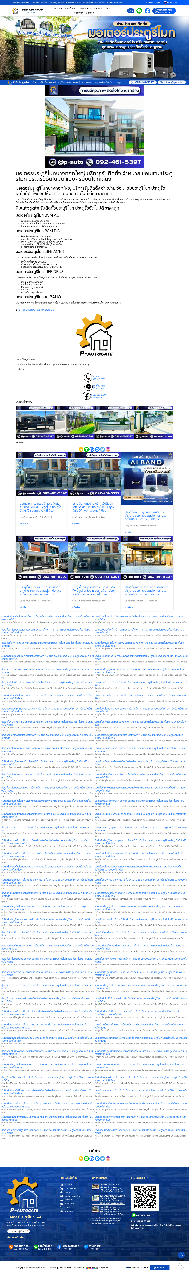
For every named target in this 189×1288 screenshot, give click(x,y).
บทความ (90, 13)
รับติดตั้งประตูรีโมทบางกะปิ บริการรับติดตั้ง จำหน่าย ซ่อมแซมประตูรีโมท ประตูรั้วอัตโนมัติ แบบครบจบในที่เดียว (47, 1118)
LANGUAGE (172, 2)
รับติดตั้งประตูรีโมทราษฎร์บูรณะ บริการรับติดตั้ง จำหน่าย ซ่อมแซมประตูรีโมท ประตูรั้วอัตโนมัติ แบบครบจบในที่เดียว (140, 841)
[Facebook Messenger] (97, 449)
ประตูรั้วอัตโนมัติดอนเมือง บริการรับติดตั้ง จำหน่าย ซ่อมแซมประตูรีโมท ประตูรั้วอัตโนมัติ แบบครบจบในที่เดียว (46, 749)
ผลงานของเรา (85, 8)
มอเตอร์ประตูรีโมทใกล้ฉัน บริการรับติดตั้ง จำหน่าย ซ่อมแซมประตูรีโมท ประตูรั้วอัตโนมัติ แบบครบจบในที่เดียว (139, 631)
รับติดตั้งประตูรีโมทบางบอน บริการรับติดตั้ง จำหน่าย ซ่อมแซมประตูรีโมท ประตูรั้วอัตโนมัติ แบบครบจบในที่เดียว (140, 1105)
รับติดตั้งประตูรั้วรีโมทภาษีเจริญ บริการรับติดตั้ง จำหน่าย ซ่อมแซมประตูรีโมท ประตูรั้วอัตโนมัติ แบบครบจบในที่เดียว (47, 802)
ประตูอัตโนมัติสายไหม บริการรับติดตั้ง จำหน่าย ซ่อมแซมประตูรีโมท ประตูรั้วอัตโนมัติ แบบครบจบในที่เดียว (139, 1026)
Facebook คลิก (98, 395)
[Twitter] (102, 449)
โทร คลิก (96, 376)
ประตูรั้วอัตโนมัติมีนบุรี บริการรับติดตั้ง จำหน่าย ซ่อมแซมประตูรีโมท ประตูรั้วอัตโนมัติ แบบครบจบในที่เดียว (46, 960)
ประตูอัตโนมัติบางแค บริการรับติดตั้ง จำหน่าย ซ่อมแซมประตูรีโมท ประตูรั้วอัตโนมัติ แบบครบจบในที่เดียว (47, 1078)
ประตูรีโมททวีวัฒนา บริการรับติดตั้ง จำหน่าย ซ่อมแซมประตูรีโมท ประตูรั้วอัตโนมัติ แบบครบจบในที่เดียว (47, 670)
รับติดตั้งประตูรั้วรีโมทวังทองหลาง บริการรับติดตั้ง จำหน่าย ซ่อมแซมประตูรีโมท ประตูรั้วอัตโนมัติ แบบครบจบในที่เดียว (44, 907)
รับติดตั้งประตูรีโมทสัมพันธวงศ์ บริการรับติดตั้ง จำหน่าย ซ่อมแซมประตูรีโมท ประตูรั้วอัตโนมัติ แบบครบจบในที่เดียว (139, 670)
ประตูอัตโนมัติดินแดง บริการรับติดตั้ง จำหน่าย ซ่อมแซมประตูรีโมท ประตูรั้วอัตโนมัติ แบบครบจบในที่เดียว (47, 894)
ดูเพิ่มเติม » (24, 523)
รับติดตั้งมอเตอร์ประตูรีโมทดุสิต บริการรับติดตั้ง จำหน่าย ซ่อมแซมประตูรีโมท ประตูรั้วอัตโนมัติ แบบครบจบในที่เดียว (47, 881)
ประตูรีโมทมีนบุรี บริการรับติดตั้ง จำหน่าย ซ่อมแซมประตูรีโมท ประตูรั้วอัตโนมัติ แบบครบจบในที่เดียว (140, 815)
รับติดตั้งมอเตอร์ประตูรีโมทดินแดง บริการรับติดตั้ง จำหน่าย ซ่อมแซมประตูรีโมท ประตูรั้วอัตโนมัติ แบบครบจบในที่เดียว (44, 1026)
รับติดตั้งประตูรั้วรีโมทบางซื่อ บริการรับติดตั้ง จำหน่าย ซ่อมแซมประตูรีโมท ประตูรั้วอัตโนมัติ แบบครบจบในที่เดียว (138, 907)
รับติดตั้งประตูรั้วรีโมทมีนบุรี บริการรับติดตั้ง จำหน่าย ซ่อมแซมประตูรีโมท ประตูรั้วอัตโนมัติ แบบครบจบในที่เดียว (47, 618)
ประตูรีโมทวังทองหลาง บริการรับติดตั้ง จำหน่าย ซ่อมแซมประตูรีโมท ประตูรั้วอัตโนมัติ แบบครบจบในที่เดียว (140, 749)
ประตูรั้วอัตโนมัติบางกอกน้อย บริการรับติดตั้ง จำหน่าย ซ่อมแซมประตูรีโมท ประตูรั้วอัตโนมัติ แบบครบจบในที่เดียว (138, 854)
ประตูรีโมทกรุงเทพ (27, 310)
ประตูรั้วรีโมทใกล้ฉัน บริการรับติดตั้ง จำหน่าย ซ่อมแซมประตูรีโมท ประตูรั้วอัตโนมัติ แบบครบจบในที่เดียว (47, 736)
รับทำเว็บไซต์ (104, 1267)
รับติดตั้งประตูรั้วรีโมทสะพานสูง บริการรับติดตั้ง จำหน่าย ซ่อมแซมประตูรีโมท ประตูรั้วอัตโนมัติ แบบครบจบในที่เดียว (47, 1039)
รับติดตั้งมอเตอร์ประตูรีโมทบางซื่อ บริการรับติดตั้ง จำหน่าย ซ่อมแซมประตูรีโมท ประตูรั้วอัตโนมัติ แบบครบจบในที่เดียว (44, 841)
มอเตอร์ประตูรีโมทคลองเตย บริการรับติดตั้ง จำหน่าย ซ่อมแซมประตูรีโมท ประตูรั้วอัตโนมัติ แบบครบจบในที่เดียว (47, 947)
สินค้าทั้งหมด (70, 8)
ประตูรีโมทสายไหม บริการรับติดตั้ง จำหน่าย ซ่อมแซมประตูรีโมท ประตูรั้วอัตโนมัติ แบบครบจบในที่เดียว (140, 1091)
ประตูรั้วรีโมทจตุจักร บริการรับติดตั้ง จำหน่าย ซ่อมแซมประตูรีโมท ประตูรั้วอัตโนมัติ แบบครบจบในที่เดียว (47, 644)
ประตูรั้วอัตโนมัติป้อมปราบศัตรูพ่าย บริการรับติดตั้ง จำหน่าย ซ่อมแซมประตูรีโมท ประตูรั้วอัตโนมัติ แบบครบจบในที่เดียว (137, 868)
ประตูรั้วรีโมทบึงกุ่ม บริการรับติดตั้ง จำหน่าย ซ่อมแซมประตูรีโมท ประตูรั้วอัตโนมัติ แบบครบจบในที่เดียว (47, 933)
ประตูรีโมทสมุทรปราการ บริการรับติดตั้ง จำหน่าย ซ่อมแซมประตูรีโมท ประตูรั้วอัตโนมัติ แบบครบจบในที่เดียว (93, 590)
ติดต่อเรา (149, 2)
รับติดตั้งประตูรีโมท (45, 310)
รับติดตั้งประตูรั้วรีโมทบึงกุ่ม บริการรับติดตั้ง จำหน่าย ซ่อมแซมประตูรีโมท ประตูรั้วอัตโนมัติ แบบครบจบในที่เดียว (47, 657)
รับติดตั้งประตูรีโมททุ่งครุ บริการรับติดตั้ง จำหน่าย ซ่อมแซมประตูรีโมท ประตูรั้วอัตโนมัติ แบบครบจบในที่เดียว (46, 815)
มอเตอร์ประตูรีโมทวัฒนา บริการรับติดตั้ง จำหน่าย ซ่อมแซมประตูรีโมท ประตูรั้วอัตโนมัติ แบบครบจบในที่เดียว (111, 1188)
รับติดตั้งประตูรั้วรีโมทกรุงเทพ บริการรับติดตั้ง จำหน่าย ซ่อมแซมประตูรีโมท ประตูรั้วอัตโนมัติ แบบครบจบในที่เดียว (139, 644)
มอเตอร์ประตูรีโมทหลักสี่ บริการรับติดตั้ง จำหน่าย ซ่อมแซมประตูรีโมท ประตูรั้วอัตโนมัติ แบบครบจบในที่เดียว (141, 1039)
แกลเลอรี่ (98, 8)
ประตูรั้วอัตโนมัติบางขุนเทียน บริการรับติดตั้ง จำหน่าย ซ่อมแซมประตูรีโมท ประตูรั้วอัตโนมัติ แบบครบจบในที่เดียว (141, 710)
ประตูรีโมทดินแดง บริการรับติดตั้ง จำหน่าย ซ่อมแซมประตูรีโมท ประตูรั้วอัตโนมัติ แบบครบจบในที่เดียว (140, 762)
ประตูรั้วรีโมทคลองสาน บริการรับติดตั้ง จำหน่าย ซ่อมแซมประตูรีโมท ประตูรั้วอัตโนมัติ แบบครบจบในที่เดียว (47, 973)
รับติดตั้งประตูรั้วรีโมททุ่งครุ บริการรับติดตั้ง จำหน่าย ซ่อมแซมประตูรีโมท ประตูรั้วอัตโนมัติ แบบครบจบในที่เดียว (140, 986)
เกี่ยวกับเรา (78, 13)
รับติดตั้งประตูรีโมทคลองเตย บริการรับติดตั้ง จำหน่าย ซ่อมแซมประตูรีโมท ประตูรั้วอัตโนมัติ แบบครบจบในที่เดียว (138, 736)
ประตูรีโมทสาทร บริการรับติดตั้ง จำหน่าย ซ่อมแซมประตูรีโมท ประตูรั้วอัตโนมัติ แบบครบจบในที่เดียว (140, 723)
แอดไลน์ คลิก (99, 385)
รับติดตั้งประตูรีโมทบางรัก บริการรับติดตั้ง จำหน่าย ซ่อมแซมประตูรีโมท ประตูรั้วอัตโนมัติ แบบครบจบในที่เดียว (46, 762)
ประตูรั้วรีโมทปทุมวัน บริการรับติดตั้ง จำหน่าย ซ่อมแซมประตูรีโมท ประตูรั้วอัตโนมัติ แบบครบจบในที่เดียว (106, 1221)
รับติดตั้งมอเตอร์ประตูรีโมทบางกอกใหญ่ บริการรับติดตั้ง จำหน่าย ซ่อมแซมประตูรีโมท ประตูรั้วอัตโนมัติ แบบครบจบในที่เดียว (47, 1105)
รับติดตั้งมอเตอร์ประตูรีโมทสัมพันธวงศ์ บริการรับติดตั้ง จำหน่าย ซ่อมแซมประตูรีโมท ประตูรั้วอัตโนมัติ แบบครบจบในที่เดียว (46, 1012)
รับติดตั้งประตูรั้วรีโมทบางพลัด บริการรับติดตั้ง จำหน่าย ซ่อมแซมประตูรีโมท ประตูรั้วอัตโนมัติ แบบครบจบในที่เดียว (46, 697)
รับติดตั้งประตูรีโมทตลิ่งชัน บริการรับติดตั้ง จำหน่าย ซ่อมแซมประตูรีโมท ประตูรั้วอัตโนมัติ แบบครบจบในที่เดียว (140, 973)
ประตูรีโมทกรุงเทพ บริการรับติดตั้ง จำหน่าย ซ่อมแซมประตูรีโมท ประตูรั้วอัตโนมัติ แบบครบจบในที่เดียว (40, 507)
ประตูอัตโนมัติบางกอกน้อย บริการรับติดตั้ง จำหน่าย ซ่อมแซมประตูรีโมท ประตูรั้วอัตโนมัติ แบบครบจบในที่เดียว (140, 1118)
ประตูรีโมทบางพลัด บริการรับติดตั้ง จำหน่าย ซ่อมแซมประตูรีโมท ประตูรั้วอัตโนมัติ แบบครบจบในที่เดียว (141, 920)
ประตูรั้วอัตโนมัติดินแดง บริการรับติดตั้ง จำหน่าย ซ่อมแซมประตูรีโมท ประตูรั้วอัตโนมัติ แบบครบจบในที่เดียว (140, 999)
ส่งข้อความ (95, 1246)
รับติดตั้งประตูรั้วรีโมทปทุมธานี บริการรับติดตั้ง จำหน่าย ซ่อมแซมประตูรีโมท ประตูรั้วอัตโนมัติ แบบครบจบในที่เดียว (46, 868)
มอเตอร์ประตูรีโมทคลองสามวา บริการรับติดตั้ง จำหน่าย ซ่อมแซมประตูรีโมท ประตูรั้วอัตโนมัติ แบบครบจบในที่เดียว (46, 710)
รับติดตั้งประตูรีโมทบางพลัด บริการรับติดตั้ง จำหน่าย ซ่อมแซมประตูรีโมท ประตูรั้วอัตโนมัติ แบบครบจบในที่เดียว (140, 1052)
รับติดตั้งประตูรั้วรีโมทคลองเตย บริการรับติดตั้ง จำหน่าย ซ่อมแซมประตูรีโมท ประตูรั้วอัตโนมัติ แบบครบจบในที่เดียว (46, 1065)
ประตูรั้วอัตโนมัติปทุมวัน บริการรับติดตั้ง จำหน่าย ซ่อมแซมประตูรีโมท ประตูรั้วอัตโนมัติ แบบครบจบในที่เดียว (140, 618)
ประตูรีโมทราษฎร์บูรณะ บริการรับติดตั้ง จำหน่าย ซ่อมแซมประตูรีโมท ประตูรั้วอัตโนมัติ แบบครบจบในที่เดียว (140, 828)
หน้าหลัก (58, 8)
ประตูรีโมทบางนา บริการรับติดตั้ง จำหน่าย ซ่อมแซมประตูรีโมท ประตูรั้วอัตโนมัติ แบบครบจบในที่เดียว (47, 828)
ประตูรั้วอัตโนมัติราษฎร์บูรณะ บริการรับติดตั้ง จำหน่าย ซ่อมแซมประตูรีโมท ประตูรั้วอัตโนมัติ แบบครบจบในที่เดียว (45, 631)
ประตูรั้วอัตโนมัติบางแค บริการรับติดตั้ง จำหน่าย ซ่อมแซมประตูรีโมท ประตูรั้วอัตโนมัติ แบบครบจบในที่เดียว (47, 775)
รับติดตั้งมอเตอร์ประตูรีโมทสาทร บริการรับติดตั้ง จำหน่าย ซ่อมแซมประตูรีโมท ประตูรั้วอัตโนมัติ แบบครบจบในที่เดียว (140, 1078)
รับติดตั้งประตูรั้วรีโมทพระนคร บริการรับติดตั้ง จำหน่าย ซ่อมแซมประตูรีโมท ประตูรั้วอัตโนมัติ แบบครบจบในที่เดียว (46, 1091)
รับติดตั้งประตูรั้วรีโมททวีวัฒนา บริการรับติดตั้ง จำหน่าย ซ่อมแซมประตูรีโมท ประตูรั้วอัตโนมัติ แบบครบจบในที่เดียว (140, 894)
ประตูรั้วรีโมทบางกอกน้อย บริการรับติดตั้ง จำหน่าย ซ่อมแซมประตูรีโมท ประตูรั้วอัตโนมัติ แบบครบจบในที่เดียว (139, 1065)
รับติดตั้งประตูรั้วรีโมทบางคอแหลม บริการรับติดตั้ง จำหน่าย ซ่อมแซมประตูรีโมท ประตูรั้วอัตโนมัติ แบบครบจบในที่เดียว (137, 1012)
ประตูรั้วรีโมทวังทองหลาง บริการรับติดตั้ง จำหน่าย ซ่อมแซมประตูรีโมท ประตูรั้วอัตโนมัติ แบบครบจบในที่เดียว (111, 1211)
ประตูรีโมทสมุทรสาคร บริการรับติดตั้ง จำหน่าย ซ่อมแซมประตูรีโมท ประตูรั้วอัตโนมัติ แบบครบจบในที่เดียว (146, 590)
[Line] (86, 449)
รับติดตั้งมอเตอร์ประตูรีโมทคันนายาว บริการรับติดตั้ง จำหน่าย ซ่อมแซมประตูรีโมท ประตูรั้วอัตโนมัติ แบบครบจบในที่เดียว (45, 854)
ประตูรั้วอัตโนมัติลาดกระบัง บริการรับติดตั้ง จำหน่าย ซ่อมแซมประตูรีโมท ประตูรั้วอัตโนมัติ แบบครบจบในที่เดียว (47, 1052)
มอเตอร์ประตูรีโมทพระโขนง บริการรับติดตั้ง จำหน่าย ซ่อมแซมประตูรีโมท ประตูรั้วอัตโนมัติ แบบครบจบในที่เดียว (140, 947)
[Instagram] (108, 449)
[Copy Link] (81, 449)
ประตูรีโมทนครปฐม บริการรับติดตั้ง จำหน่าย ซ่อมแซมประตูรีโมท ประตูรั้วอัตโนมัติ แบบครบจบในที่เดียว (93, 507)
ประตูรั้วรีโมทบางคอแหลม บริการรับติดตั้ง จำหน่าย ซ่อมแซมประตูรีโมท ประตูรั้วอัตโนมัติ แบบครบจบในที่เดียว (139, 789)
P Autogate (96, 398)
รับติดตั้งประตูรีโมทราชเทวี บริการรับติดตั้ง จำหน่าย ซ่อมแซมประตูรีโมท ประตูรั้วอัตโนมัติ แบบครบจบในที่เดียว (140, 775)
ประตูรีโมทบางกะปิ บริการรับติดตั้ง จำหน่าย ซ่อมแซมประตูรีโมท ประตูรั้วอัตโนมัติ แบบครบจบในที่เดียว (140, 881)
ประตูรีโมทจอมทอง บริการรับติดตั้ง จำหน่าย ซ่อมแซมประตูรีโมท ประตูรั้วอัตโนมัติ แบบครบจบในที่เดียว (141, 657)
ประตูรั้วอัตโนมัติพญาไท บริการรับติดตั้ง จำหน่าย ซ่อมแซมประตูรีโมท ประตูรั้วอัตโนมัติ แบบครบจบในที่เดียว (47, 789)
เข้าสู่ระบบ (158, 2)
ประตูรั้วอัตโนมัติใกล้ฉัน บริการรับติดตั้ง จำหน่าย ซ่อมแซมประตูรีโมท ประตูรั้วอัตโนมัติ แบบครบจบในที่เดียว (47, 683)
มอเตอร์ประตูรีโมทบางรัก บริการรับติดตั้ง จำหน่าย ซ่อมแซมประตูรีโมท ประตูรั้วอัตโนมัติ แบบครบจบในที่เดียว (139, 802)
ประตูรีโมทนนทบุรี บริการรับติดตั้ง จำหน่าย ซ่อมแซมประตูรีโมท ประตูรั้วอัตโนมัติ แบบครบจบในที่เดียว (145, 515)
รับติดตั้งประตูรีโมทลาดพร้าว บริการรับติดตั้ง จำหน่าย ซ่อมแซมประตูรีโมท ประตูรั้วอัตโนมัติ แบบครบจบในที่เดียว (45, 920)
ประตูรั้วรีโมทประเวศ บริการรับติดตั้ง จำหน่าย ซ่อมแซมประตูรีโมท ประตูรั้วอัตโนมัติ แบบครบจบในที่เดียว (140, 933)
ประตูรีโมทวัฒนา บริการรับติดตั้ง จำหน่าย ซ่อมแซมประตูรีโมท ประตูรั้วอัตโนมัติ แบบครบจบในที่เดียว (140, 683)
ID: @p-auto (98, 388)
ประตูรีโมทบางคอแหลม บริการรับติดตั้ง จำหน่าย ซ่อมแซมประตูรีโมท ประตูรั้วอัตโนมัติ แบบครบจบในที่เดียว (47, 723)
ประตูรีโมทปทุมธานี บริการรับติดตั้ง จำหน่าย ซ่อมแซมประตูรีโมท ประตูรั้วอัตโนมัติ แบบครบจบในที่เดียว (40, 590)
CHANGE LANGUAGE (139, 1267)
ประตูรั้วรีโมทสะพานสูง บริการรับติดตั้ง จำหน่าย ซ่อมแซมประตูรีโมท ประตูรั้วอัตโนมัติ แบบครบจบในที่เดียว (47, 1131)
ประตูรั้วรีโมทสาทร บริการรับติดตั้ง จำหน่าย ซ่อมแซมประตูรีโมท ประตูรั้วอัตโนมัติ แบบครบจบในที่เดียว (140, 1131)
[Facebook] (91, 449)
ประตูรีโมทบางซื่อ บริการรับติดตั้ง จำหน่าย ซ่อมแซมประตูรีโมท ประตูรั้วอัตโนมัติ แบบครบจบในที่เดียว (140, 697)
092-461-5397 (164, 12)
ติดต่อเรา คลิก (165, 9)
